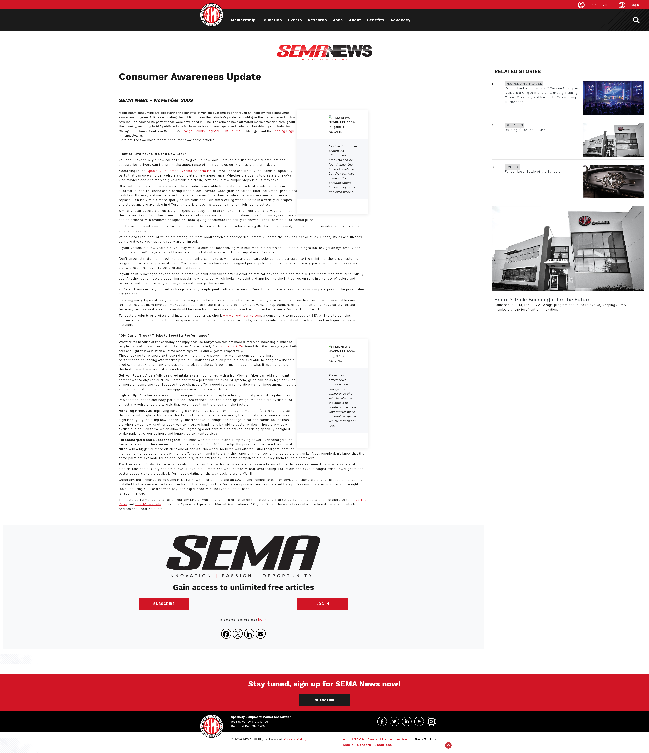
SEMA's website (148, 504)
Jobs (338, 20)
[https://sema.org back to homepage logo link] (639, 20)
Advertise (398, 739)
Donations (383, 745)
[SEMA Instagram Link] (431, 721)
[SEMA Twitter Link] (394, 721)
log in (262, 619)
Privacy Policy (295, 739)
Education (272, 20)
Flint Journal (232, 131)
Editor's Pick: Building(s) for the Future (542, 300)
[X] (237, 634)
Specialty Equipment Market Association (179, 171)
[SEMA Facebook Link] (382, 721)
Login (634, 5)
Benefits (375, 20)
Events (295, 20)
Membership (243, 20)
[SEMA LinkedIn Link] (407, 721)
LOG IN (323, 604)
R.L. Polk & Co (232, 346)
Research (317, 20)
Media (348, 745)
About (355, 20)
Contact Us (377, 739)
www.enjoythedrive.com (242, 315)
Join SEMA (598, 5)
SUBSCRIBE (164, 604)
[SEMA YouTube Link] (419, 721)
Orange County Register (200, 131)
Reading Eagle (284, 131)
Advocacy (400, 20)
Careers (364, 745)
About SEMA (353, 739)
